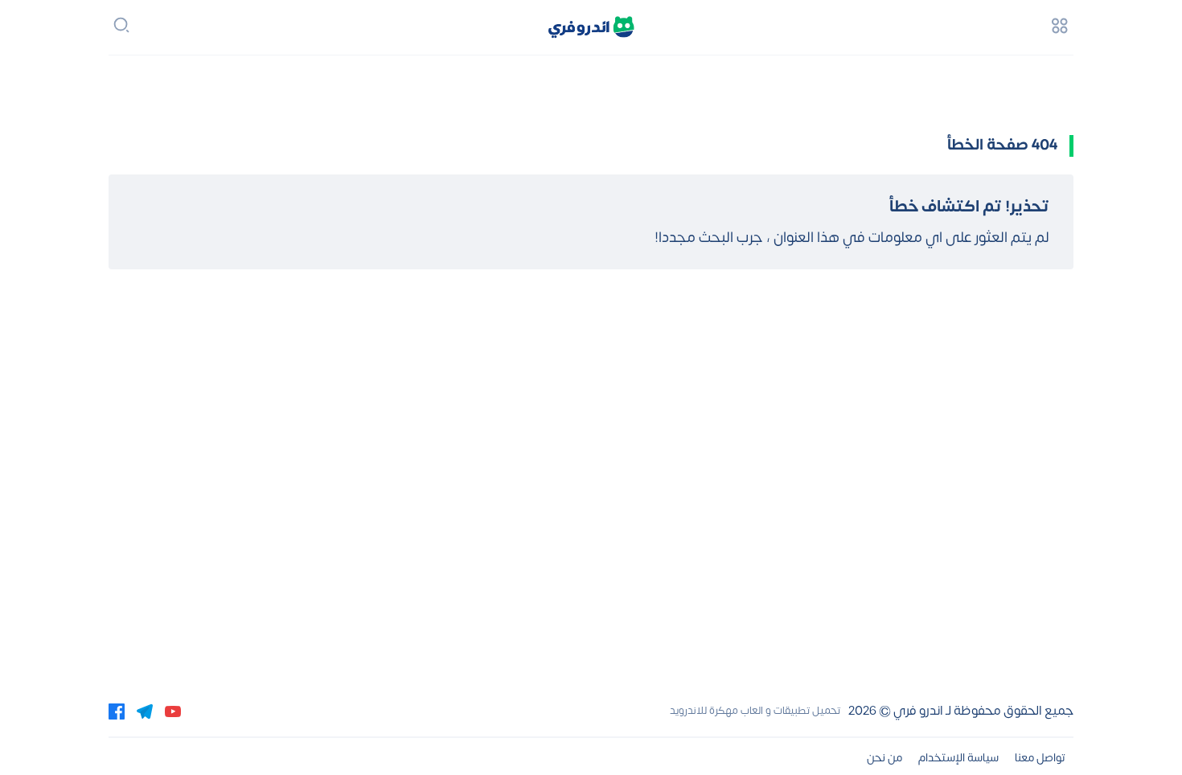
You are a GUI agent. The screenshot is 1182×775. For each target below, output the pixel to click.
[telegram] (145, 710)
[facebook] (117, 710)
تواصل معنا (1040, 757)
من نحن (884, 757)
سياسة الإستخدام (958, 757)
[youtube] (173, 710)
